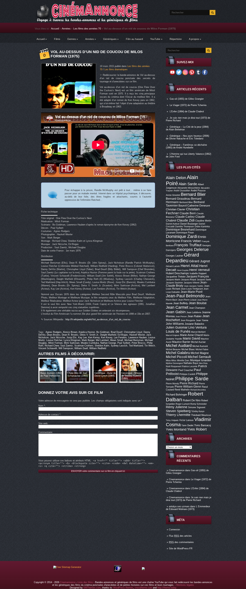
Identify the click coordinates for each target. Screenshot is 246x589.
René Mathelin (182, 389)
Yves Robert (197, 429)
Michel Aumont (200, 346)
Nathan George (108, 343)
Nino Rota (203, 363)
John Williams (175, 323)
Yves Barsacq (202, 425)
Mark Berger (88, 340)
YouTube (156, 39)
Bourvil (182, 205)
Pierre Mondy (172, 383)
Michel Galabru (178, 353)
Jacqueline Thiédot (175, 276)
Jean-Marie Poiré (192, 291)
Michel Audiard (179, 345)
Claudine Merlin (203, 220)
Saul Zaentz (66, 345)
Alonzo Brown (70, 332)
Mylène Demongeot (174, 363)
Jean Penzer (181, 316)
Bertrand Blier (186, 202)
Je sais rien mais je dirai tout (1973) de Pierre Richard (188, 498)
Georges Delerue (193, 249)
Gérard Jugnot (199, 261)
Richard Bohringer (176, 394)
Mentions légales (185, 585)
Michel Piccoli (176, 357)
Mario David (191, 338)
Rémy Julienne (176, 407)
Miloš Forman (55, 343)
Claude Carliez (185, 216)
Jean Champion (197, 308)
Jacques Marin (173, 279)
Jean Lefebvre (193, 312)
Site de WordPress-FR (180, 548)
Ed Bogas (123, 334)
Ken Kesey (106, 337)
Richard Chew (52, 345)
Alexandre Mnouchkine (188, 188)
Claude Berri (188, 213)
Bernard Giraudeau (178, 198)
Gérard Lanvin (173, 266)
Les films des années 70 (87, 28)
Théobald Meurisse (201, 415)
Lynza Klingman (72, 340)
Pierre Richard (189, 383)
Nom (41, 405)
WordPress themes (123, 587)
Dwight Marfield (108, 334)
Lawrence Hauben (137, 337)
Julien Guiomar (177, 327)
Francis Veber (191, 241)
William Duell (81, 348)
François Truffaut (188, 245)
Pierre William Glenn (188, 386)
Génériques (111, 39)
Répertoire (176, 39)
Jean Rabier (194, 316)
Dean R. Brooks (70, 334)
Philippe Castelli (187, 374)
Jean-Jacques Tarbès (193, 286)
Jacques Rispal (188, 279)
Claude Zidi (185, 220)
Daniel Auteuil (173, 224)
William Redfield (97, 348)
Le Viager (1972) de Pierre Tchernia (188, 105)
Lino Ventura (197, 327)
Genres (72, 39)
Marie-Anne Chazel (191, 335)
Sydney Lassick (119, 345)
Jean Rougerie (188, 320)
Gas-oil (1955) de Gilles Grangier (187, 98)
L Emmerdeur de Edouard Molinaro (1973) (188, 507)
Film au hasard (134, 39)
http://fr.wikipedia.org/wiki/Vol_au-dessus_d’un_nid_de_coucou (97, 319)
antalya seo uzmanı (179, 506)
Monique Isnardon (200, 360)
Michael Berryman (133, 340)
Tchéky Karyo (197, 411)
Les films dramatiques (116, 69)
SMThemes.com (92, 587)
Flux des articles (180, 535)
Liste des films (85, 582)
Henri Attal (189, 266)
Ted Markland (136, 345)
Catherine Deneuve (198, 205)
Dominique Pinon (185, 232)
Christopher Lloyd (133, 332)
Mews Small (116, 340)
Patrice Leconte (189, 366)
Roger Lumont (183, 404)
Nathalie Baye (191, 363)
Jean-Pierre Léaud (187, 300)
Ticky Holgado (172, 420)
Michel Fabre (202, 349)
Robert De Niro (191, 400)
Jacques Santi (204, 279)
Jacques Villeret (191, 282)
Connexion (174, 529)
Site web (42, 423)
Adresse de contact (49, 414)
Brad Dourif (116, 332)
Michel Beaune (173, 349)
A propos (195, 39)
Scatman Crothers (83, 345)
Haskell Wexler (137, 334)
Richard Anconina (198, 390)
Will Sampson (66, 348)
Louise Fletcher (54, 340)
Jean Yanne (202, 320)
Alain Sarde (188, 184)
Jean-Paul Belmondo (185, 296)
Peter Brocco (138, 343)
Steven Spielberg (178, 411)
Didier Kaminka (202, 226)
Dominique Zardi (181, 236)
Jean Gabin (176, 312)
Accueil (55, 28)
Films (57, 39)
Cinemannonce (176, 470)
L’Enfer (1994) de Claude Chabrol (187, 111)
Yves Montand (176, 429)
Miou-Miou (171, 360)
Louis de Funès (178, 331)
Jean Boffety (180, 303)
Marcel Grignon (172, 335)
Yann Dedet (187, 425)
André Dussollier (182, 190)
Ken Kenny (94, 337)
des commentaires (181, 542)
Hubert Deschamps (177, 273)
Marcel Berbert (198, 332)
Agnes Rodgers (54, 332)
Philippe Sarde (192, 378)
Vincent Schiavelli (47, 348)
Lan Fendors (120, 337)
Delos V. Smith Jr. (89, 334)
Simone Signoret (196, 407)
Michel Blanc (188, 349)
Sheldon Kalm (102, 345)
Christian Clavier (175, 209)
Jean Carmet (177, 307)
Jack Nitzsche (57, 337)
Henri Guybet (183, 270)
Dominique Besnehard (180, 229)
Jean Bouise (198, 303)
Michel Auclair (198, 342)
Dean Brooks (53, 334)
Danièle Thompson (184, 226)
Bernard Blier (193, 194)
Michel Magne (200, 353)
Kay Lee (82, 337)
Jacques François (197, 276)
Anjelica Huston (87, 332)
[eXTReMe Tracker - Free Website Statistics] (117, 571)
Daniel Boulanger (189, 223)
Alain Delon (176, 177)
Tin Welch (149, 345)
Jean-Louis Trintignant (192, 289)
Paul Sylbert (123, 343)
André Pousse (198, 190)
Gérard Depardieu (182, 257)
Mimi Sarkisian (71, 343)
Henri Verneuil (199, 270)
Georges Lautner (174, 255)
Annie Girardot (173, 195)
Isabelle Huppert (198, 273)
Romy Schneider (198, 404)
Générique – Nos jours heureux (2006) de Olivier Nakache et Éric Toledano (187, 137)
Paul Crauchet (185, 370)
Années (66, 28)
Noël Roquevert (173, 366)
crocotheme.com (143, 587)
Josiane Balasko (194, 323)
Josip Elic (71, 337)
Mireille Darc (183, 360)
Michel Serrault (199, 357)
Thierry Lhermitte (178, 415)
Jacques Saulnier (174, 282)
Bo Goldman (102, 332)
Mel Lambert (102, 340)
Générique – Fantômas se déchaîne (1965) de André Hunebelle (186, 146)
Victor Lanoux (186, 420)
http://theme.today (166, 587)
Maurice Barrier (181, 341)
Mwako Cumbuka (90, 343)
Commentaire (45, 432)
